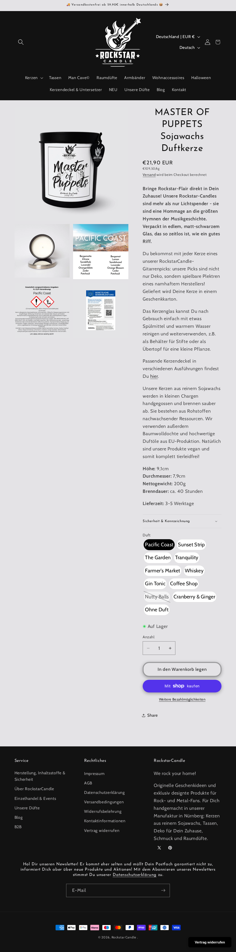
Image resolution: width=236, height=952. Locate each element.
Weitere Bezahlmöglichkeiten (182, 699)
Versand (149, 175)
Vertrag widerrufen (102, 830)
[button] (21, 42)
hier (154, 376)
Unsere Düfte (27, 807)
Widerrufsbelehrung (103, 811)
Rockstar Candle (124, 937)
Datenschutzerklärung (104, 792)
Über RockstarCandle (34, 788)
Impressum (94, 773)
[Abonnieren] (163, 890)
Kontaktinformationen (105, 820)
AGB (88, 783)
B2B (18, 826)
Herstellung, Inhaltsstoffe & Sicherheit (40, 776)
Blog (19, 817)
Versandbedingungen (104, 801)
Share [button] (152, 715)
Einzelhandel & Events (35, 798)
